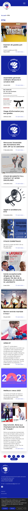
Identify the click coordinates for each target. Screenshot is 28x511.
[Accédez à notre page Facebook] (2, 487)
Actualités (4, 493)
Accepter (5, 508)
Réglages (20, 508)
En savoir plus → (20, 52)
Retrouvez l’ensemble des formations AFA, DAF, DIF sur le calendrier (14, 145)
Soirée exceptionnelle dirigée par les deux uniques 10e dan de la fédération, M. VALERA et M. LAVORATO (14, 278)
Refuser (12, 508)
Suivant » (14, 459)
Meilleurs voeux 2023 (12, 390)
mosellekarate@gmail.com (12, 483)
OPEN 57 (7, 343)
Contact (3, 491)
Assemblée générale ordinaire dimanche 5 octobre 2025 (12, 80)
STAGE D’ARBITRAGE (12, 241)
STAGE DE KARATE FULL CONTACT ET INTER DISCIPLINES (14, 178)
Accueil (3, 15)
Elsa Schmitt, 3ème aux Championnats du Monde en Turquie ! (14, 427)
